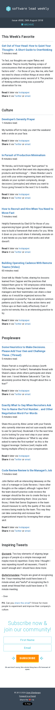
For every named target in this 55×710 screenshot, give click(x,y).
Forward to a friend (27, 696)
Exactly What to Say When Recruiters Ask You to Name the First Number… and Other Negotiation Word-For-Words (27, 409)
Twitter (18, 96)
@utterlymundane (11, 575)
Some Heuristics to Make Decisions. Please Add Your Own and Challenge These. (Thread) (24, 351)
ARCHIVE (29, 24)
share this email (22, 603)
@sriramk (6, 553)
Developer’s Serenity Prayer (18, 119)
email (27, 96)
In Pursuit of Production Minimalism (23, 155)
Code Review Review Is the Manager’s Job (27, 470)
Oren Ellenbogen (33, 693)
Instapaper (23, 92)
